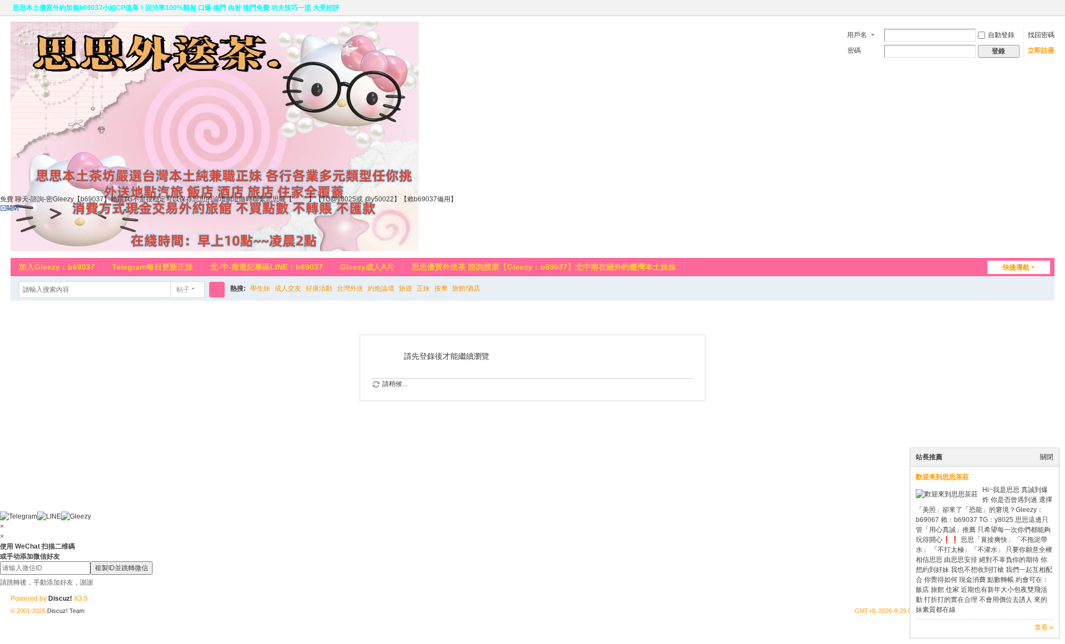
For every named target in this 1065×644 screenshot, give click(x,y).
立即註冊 (1041, 50)
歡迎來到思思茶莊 (942, 477)
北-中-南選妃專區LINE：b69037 (266, 266)
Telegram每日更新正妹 (152, 266)
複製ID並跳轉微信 (121, 568)
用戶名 (857, 35)
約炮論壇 (381, 288)
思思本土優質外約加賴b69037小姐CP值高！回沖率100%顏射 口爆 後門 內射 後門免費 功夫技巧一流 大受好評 (176, 8)
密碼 (854, 50)
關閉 (1046, 457)
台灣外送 (350, 288)
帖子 (183, 289)
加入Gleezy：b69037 (57, 266)
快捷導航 (1016, 267)
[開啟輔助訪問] (1039, 8)
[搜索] (217, 289)
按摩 (441, 288)
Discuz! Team (65, 610)
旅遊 (405, 288)
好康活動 (319, 288)
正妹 (423, 288)
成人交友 (288, 288)
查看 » (1043, 627)
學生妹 (260, 288)
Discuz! (60, 598)
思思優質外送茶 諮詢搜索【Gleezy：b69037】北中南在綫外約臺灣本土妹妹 (544, 266)
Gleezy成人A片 (367, 266)
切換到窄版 (1049, 12)
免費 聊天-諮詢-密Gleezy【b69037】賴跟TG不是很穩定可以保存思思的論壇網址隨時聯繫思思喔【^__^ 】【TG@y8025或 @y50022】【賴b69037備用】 (228, 199)
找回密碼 (1041, 35)
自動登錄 (1001, 35)
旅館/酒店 (466, 288)
